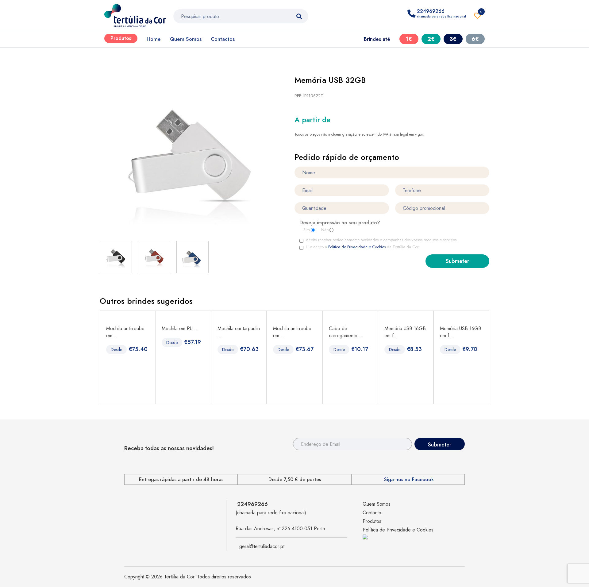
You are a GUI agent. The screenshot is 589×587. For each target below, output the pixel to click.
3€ (452, 39)
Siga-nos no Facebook (409, 480)
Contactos (223, 39)
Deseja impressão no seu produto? (339, 223)
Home (154, 39)
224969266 (252, 504)
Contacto (372, 512)
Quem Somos (186, 39)
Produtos (120, 38)
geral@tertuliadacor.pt (261, 546)
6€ (475, 39)
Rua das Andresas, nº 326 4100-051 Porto (280, 528)
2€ (431, 39)
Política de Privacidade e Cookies (357, 247)
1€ (409, 39)
